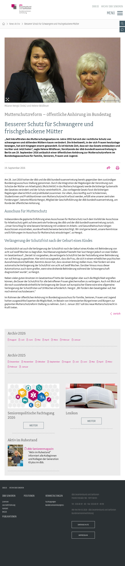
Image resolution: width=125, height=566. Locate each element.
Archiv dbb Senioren (112, 6)
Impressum (83, 535)
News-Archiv (14, 24)
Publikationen (9, 516)
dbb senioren (8, 496)
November (28, 361)
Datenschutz (83, 524)
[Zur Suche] (122, 23)
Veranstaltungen (54, 496)
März (56, 339)
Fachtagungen (50, 501)
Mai (38, 339)
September (55, 361)
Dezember (14, 361)
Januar (77, 339)
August (13, 339)
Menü (111, 13)
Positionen (29, 496)
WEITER (91, 421)
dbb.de (95, 6)
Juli (22, 339)
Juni (31, 339)
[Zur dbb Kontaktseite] (122, 29)
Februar (66, 339)
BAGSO (4, 512)
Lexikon (72, 413)
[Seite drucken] (115, 168)
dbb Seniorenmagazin (40, 449)
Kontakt (5, 508)
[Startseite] (3, 24)
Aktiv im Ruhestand (22, 440)
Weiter (33, 425)
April (47, 339)
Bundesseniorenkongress (54, 505)
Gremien (5, 501)
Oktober (41, 361)
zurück (116, 313)
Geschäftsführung (8, 505)
